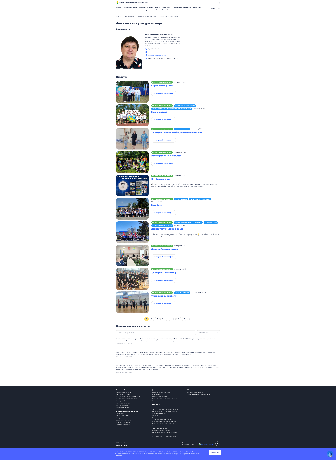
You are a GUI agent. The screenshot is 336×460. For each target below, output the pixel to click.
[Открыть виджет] (330, 454)
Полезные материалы (123, 403)
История (119, 418)
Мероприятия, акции (146, 7)
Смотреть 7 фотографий (163, 213)
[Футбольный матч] (132, 185)
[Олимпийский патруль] (132, 255)
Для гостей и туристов (123, 422)
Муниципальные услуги (143, 10)
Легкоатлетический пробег (167, 229)
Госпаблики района (159, 10)
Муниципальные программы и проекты (164, 399)
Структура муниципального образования (165, 409)
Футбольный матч (161, 179)
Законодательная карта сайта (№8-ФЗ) (164, 436)
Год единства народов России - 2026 (128, 396)
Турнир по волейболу (163, 272)
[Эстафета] (132, 209)
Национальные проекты (125, 10)
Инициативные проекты (195, 392)
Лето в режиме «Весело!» (166, 155)
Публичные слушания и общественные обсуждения (164, 433)
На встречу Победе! (181, 199)
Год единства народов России (185, 105)
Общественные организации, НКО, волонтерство (198, 395)
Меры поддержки (157, 401)
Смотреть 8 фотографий (163, 93)
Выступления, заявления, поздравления (188, 222)
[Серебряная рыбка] (132, 92)
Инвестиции (197, 7)
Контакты (170, 10)
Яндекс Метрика (151, 452)
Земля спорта (159, 112)
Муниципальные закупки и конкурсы (164, 421)
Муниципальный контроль (160, 426)
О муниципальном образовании (127, 411)
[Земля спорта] (132, 115)
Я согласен (215, 452)
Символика (120, 413)
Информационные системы (161, 430)
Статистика (155, 407)
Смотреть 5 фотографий (163, 303)
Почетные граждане (122, 415)
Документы (187, 7)
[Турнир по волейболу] (132, 279)
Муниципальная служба (159, 413)
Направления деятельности (161, 392)
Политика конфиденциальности (189, 443)
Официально (177, 7)
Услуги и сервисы (122, 405)
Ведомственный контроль (160, 428)
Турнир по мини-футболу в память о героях (176, 132)
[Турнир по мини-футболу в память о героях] (132, 138)
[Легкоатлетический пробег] (132, 232)
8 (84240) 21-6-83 (121, 445)
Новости (157, 7)
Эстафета (156, 205)
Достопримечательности (124, 420)
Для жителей (120, 390)
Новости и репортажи (123, 392)
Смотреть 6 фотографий (163, 119)
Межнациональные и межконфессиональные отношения (171, 108)
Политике (118, 455)
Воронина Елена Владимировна (159, 34)
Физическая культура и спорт (162, 82)
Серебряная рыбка (162, 85)
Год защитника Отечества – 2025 (126, 399)
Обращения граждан (130, 7)
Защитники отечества (182, 129)
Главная (118, 7)
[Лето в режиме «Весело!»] (132, 162)
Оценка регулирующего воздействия (164, 424)
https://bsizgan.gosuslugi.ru (157, 55)
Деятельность (166, 7)
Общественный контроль (195, 390)
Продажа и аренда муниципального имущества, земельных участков (163, 418)
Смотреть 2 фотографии (163, 140)
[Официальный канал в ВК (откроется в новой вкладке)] (217, 444)
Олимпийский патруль (164, 249)
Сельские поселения (123, 424)
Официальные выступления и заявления (165, 411)
